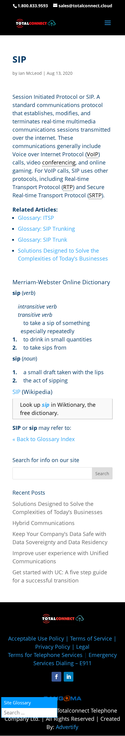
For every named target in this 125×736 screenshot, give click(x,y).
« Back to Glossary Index (43, 439)
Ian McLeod (30, 73)
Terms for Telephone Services (45, 654)
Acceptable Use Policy (36, 638)
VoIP (92, 154)
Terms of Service (91, 638)
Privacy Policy (52, 646)
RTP (68, 187)
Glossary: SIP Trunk (42, 239)
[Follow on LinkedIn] (68, 677)
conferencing (59, 162)
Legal (83, 646)
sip (45, 404)
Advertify (67, 727)
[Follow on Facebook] (56, 677)
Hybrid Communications (43, 523)
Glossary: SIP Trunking (46, 228)
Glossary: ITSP (36, 217)
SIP (16, 392)
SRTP (95, 195)
